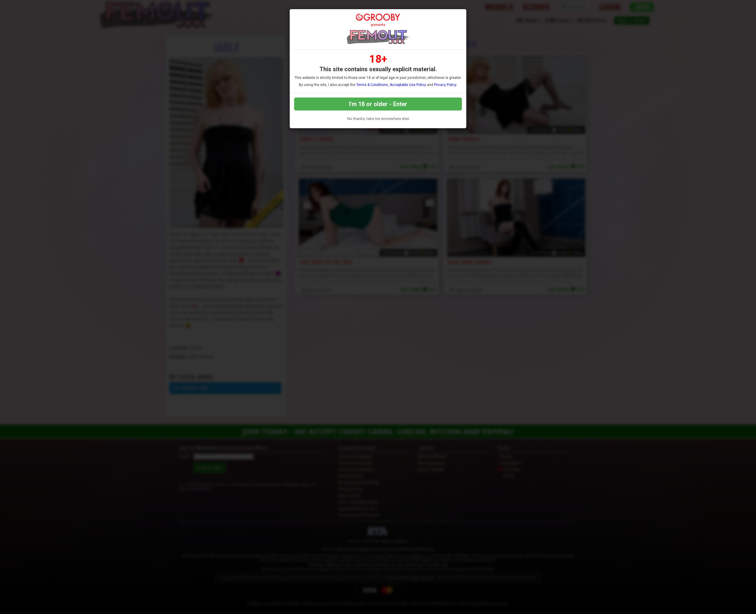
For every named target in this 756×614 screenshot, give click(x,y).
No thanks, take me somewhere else (378, 118)
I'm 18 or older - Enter (378, 104)
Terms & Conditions (372, 85)
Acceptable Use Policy (408, 85)
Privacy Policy (445, 85)
